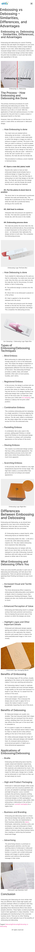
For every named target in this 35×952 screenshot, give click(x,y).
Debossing (8, 924)
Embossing (15, 924)
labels (27, 822)
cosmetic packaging (21, 804)
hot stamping (26, 397)
